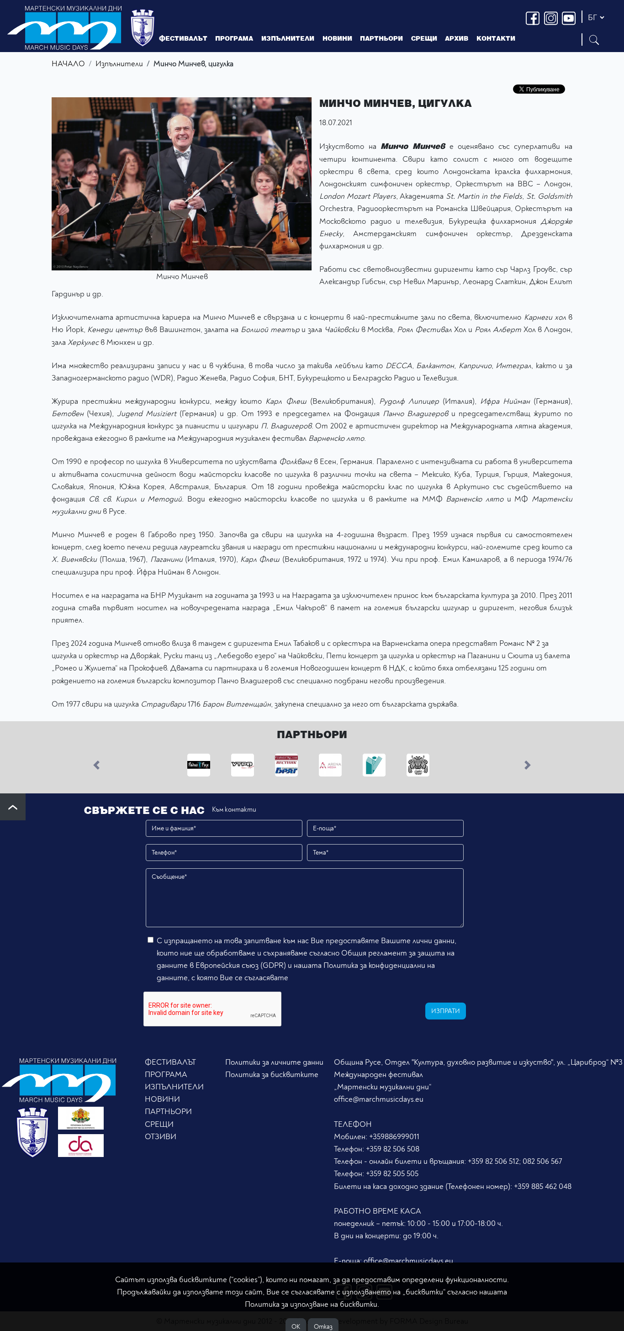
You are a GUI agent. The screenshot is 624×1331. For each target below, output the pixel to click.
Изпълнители (119, 64)
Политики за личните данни (274, 1062)
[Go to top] (13, 806)
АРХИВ (456, 38)
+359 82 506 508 (392, 1149)
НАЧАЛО (68, 64)
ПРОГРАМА (166, 1074)
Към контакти (234, 809)
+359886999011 (394, 1136)
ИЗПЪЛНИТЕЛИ (287, 38)
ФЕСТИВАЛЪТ (170, 1062)
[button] (96, 765)
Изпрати (445, 1011)
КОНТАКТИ (495, 38)
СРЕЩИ (159, 1124)
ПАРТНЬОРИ (168, 1111)
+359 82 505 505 (392, 1173)
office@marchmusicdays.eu (378, 1099)
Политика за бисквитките (271, 1074)
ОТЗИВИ (160, 1136)
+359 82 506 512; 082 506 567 (515, 1161)
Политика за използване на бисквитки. (312, 1304)
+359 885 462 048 (542, 1186)
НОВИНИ (162, 1099)
